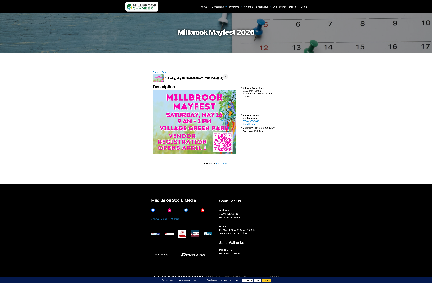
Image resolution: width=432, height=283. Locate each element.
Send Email (249, 124)
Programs (234, 6)
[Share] (225, 76)
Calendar (248, 6)
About (204, 6)
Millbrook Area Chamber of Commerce (181, 276)
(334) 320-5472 (251, 121)
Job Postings (279, 6)
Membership (218, 6)
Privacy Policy (212, 276)
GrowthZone (222, 163)
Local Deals (262, 6)
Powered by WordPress (235, 276)
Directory (293, 6)
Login (304, 6)
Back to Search (161, 72)
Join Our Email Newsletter (165, 218)
